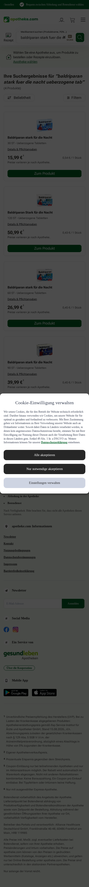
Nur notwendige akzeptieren (44, 473)
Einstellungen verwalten (44, 486)
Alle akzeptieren (44, 459)
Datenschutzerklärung (18, 446)
